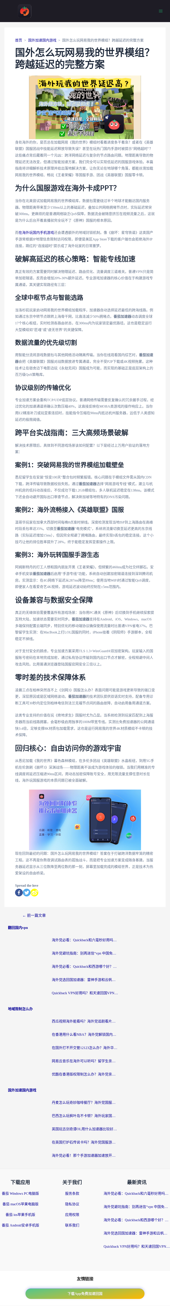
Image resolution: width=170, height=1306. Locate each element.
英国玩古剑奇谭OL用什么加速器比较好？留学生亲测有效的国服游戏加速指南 (85, 1129)
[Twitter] (27, 892)
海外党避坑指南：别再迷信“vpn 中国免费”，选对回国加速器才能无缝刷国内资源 (85, 953)
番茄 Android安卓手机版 (20, 1225)
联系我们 (72, 1225)
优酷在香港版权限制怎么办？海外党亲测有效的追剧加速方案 (85, 1074)
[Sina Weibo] (34, 892)
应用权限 (72, 1215)
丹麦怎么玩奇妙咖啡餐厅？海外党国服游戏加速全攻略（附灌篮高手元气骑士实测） (85, 1102)
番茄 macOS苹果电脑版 (20, 1204)
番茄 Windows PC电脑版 (20, 1193)
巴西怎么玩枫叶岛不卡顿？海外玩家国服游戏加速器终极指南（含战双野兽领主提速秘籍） (85, 1116)
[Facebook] (19, 892)
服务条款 (72, 1193)
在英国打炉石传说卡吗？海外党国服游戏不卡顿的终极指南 (85, 1142)
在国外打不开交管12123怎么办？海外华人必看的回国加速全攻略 (85, 1048)
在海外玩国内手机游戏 (36, 232)
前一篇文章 (34, 915)
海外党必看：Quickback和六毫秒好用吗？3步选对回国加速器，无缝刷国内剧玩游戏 (85, 940)
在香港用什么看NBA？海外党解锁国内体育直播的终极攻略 (85, 1034)
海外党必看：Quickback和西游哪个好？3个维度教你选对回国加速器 (85, 966)
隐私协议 (72, 1204)
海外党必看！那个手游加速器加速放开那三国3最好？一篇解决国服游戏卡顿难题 (85, 1155)
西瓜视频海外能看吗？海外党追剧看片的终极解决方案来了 (85, 1021)
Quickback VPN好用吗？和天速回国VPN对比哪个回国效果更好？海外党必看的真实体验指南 (85, 993)
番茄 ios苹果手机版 (20, 1215)
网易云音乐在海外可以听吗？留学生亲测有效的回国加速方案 (85, 1061)
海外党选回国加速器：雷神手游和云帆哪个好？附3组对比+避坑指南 (85, 980)
